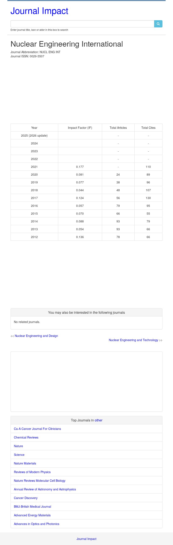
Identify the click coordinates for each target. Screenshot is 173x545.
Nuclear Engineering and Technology (133, 340)
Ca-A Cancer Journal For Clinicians (37, 429)
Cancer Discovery (26, 498)
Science (19, 454)
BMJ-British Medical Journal (32, 506)
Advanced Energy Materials (32, 515)
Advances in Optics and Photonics (36, 524)
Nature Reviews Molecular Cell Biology (39, 480)
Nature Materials (25, 463)
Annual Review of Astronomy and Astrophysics (45, 489)
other (98, 420)
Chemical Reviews (26, 437)
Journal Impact (39, 10)
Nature (18, 446)
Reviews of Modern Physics (32, 472)
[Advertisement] (86, 89)
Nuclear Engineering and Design (36, 336)
